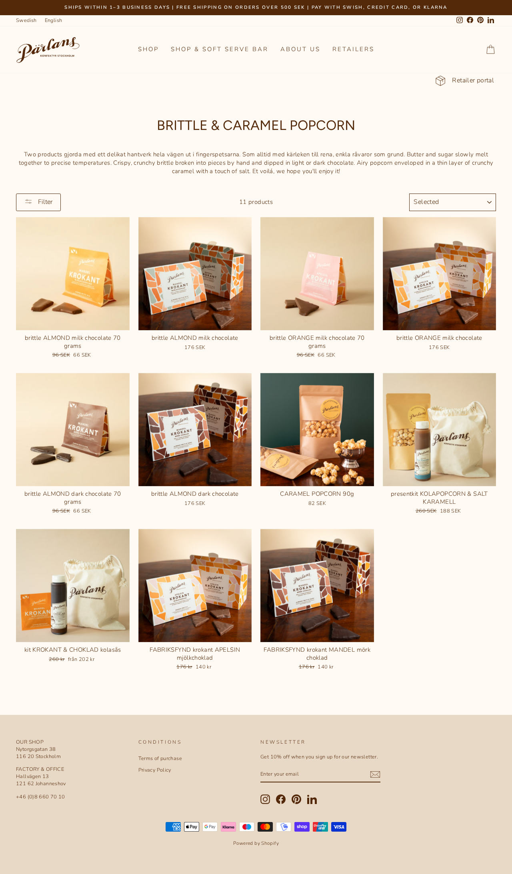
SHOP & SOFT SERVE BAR (219, 49)
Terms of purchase (160, 758)
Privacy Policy (154, 770)
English (53, 20)
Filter (44, 202)
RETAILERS (353, 49)
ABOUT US (300, 49)
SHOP (148, 49)
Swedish (26, 20)
